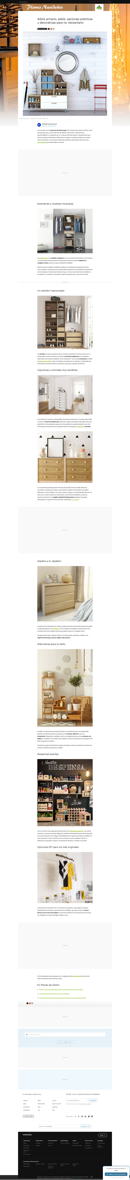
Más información (77, 1178)
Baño (39, 1100)
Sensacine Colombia (50, 1167)
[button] (49, 124)
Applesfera (26, 1147)
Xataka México (26, 1164)
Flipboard (51, 29)
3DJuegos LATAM (40, 1164)
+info (110, 2)
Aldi (53, 1110)
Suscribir (93, 1100)
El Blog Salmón (101, 1143)
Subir (101, 1135)
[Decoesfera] (35, 1)
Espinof (50, 1145)
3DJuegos (38, 1143)
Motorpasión (76, 1143)
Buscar (84, 1126)
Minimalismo (41, 1103)
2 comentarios (43, 28)
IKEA (39, 1107)
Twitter (49, 29)
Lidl (39, 1110)
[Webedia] (27, 1134)
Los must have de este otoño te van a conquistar (54, 993)
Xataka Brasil (26, 1166)
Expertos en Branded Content (49, 126)
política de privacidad (86, 1103)
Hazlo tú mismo (56, 1103)
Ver (66, 1042)
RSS (85, 1116)
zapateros (55, 1107)
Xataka (24, 1143)
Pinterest (89, 1116)
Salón (24, 1103)
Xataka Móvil (26, 1145)
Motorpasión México (76, 1164)
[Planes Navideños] (65, 7)
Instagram (82, 1116)
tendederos (26, 1110)
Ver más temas (28, 1116)
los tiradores (75, 499)
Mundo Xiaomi (26, 1154)
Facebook (78, 1116)
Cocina (54, 1100)
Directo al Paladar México (64, 1164)
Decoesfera (88, 1145)
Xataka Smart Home (26, 1151)
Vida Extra (38, 1145)
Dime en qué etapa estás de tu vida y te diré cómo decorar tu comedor (61, 989)
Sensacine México (52, 1164)
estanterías (26, 1107)
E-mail (53, 29)
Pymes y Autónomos (100, 1146)
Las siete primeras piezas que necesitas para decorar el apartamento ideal (62, 998)
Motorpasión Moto (77, 1145)
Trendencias (88, 1143)
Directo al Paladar (64, 1143)
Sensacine (50, 1143)
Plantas (25, 1100)
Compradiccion (89, 1147)
